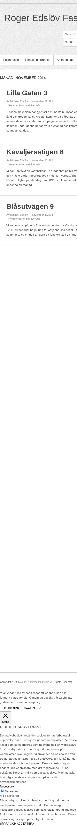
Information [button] (11, 707)
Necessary (12, 791)
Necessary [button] (7, 786)
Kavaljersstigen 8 (35, 152)
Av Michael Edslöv (17, 101)
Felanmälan (11, 59)
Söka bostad (65, 59)
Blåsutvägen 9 (30, 206)
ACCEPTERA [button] (32, 707)
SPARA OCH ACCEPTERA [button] (17, 823)
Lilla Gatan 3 (26, 93)
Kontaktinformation (37, 59)
